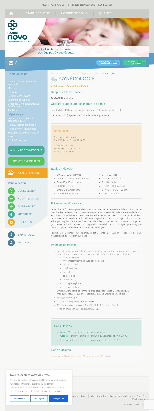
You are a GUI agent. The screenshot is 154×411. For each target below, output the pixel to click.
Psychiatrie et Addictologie (22, 128)
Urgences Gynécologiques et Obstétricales (23, 105)
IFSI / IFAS (23, 242)
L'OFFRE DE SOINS (69, 73)
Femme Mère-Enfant (19, 96)
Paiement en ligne (28, 173)
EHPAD (12, 136)
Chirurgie (13, 92)
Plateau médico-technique (22, 125)
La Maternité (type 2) (19, 100)
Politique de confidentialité (73, 396)
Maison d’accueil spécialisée (23, 132)
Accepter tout (58, 398)
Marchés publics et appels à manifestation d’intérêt (118, 396)
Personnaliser (19, 398)
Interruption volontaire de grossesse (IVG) (21, 119)
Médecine (13, 88)
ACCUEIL (55, 73)
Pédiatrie (12, 110)
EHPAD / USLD (26, 234)
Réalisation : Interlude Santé (134, 404)
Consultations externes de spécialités (22, 83)
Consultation (27, 191)
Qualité (105, 13)
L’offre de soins (74, 13)
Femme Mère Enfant (90, 73)
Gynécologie (16, 114)
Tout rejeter (39, 398)
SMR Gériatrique (17, 140)
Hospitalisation (28, 198)
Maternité (25, 214)
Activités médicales (26, 161)
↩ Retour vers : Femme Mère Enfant (69, 86)
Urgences (25, 222)
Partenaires (138, 399)
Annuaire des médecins (26, 150)
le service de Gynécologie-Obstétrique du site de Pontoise (81, 355)
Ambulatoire (26, 206)
